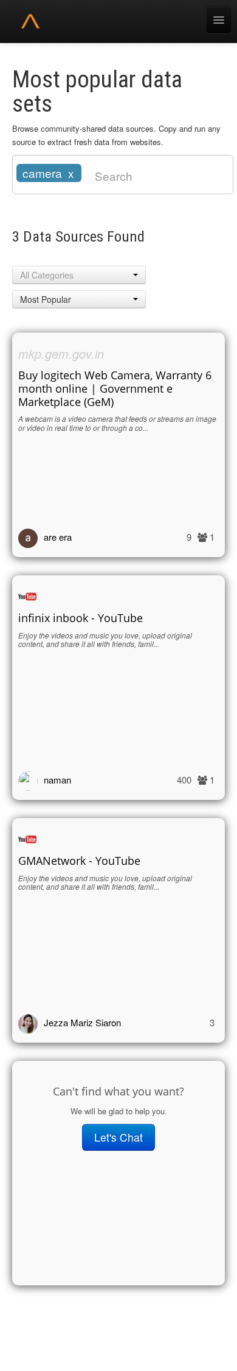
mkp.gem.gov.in (61, 353)
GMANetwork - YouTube (79, 860)
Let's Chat (118, 1137)
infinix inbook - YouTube (80, 618)
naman (57, 779)
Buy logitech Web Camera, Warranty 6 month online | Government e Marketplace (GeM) (114, 388)
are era (58, 536)
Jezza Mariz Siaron (82, 1022)
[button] (79, 275)
